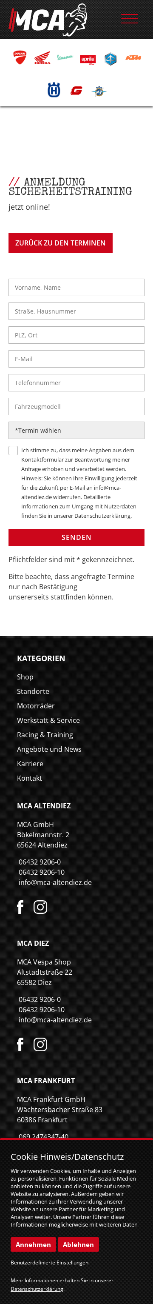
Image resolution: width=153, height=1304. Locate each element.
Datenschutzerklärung (102, 515)
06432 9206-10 (42, 872)
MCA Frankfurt (46, 1080)
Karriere (30, 763)
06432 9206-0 (40, 862)
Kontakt (29, 778)
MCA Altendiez (44, 805)
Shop (25, 677)
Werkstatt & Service (48, 720)
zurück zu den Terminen (60, 243)
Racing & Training (45, 734)
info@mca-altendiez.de (55, 882)
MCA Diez (33, 943)
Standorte (33, 691)
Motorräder (36, 705)
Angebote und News (49, 749)
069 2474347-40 (43, 1136)
